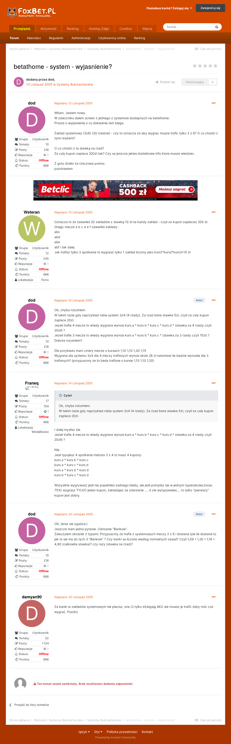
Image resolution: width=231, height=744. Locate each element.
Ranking (139, 38)
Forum (14, 38)
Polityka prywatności (122, 732)
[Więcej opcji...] (213, 103)
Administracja (81, 38)
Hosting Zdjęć (99, 28)
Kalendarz (34, 38)
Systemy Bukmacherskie (75, 84)
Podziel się (166, 82)
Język (83, 732)
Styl (97, 732)
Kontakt (147, 732)
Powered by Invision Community (115, 737)
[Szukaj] (217, 26)
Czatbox (126, 28)
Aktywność (48, 28)
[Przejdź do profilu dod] (19, 82)
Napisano (73, 103)
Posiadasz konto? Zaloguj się (168, 8)
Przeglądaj (22, 28)
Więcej (147, 28)
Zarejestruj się (210, 8)
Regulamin (56, 38)
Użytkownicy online (112, 38)
